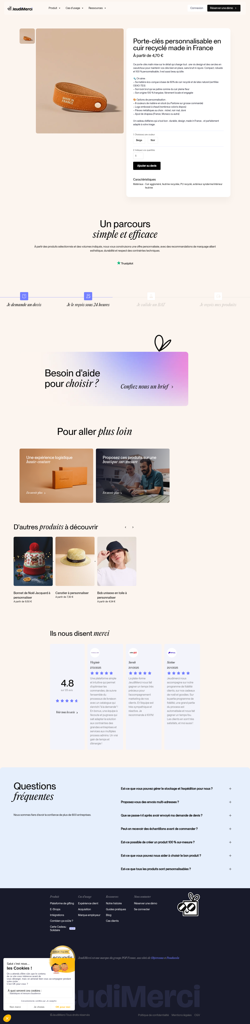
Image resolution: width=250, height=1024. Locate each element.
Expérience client (88, 903)
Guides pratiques (116, 909)
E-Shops (55, 909)
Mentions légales (182, 1015)
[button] (55, 8)
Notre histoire (114, 903)
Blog (108, 915)
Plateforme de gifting (62, 903)
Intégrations (57, 915)
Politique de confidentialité (153, 1015)
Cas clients (112, 920)
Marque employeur (89, 915)
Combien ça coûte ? (61, 920)
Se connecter (142, 909)
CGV (197, 1015)
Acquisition (84, 909)
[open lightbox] (80, 80)
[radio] (139, 140)
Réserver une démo (145, 903)
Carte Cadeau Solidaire (58, 928)
